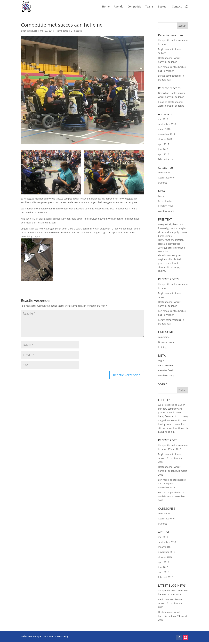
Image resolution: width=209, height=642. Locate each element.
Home (106, 6)
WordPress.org (166, 211)
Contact (177, 6)
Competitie (134, 6)
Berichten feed (166, 201)
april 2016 (163, 154)
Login (161, 196)
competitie (62, 30)
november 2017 (166, 134)
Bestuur (163, 6)
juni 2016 (163, 149)
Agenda (118, 6)
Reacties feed (165, 205)
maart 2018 (164, 129)
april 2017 (163, 144)
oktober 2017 (165, 139)
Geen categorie (166, 177)
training (162, 182)
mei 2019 (163, 119)
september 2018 (167, 124)
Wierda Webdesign (59, 636)
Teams (149, 6)
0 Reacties (76, 30)
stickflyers (32, 30)
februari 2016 (165, 159)
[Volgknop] (179, 637)
